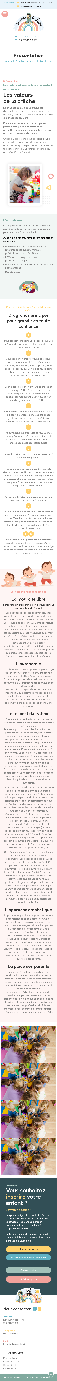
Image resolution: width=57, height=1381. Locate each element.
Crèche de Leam (25, 61)
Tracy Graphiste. (46, 1377)
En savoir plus (28, 1270)
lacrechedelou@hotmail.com (29, 1257)
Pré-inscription (28, 1279)
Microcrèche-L (10, 2)
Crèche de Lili (9, 1365)
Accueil (9, 61)
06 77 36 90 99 (28, 40)
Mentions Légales (21, 1377)
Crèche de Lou (10, 1368)
